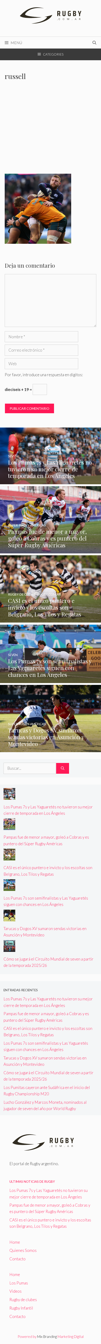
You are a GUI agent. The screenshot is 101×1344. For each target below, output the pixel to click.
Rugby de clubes (23, 1299)
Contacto (17, 1258)
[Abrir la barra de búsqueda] (94, 43)
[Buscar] (62, 768)
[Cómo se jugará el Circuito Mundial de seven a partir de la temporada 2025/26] (9, 948)
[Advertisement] (50, 130)
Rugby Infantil (21, 1308)
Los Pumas (18, 1282)
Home (14, 1242)
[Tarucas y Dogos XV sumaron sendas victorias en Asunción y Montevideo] (50, 749)
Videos (15, 1291)
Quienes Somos (23, 1250)
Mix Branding (47, 1336)
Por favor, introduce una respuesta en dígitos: (44, 374)
